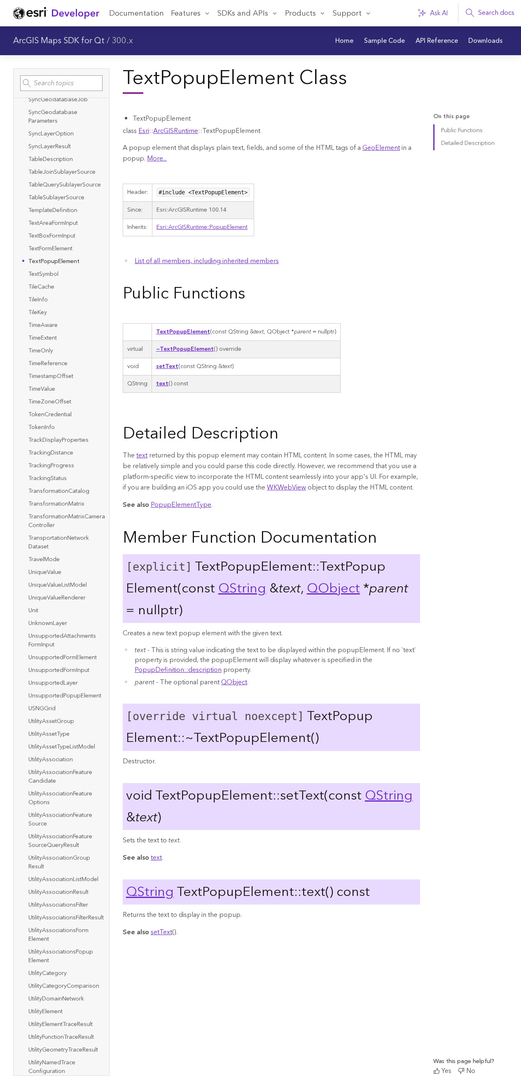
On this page (451, 116)
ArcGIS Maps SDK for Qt (59, 41)
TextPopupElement (183, 332)
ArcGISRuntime (175, 131)
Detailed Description (468, 143)
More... (157, 158)
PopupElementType (181, 505)
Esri (143, 131)
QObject (333, 588)
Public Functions (462, 130)
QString (242, 588)
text (162, 384)
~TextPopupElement (185, 349)
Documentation (136, 13)
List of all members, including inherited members (207, 261)
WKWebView (286, 487)
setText (167, 366)
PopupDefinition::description (178, 670)
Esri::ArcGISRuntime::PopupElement (202, 227)
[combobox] (61, 83)
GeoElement (381, 148)
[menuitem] (344, 40)
